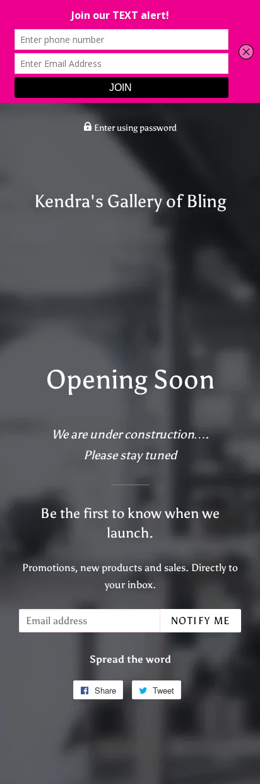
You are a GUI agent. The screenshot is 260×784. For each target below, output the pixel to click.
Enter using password (134, 128)
